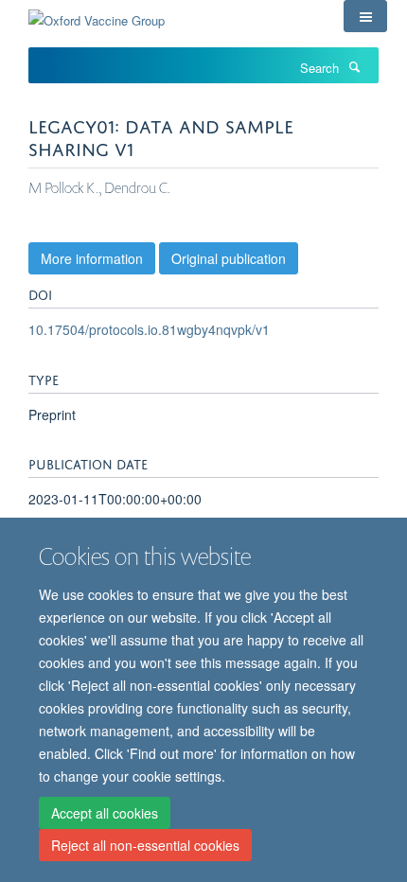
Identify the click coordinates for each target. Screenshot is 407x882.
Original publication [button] (228, 258)
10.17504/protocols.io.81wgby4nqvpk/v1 (149, 329)
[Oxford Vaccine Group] (96, 14)
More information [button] (92, 258)
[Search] (354, 66)
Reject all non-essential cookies (145, 845)
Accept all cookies (104, 812)
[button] (365, 16)
